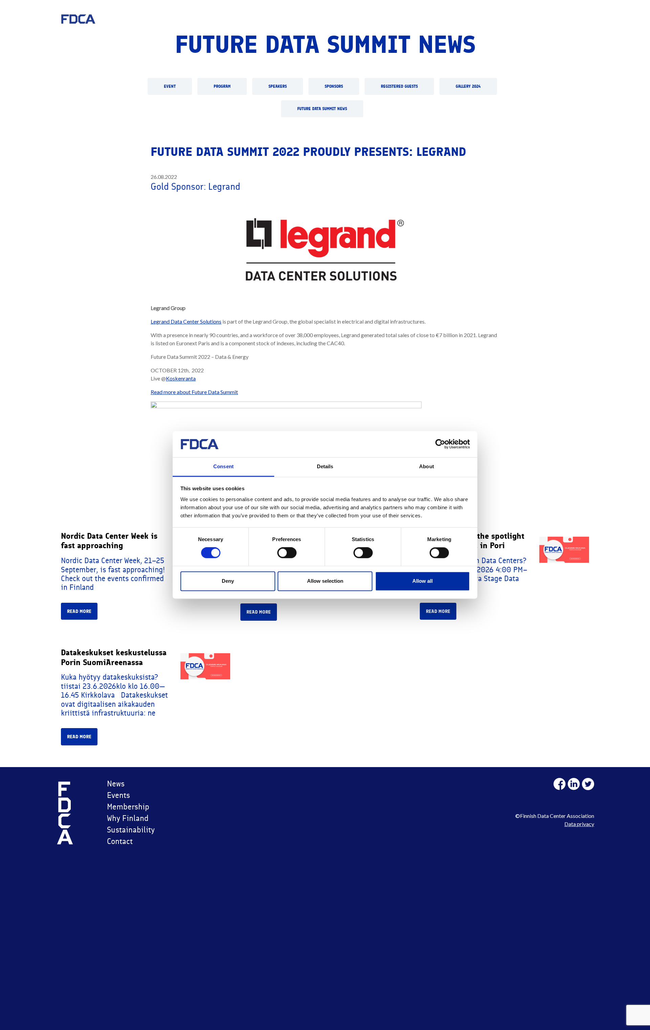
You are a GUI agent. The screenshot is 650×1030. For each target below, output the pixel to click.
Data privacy (579, 824)
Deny (228, 581)
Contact (120, 841)
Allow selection (325, 581)
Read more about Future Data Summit (194, 392)
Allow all (422, 581)
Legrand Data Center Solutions (186, 321)
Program (222, 86)
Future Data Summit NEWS (322, 108)
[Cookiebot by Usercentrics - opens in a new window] (440, 444)
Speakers (277, 86)
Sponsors (334, 86)
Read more (79, 611)
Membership (128, 806)
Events (118, 795)
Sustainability (131, 830)
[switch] (287, 553)
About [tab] (426, 466)
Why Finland (128, 818)
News (116, 783)
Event (170, 86)
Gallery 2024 (468, 86)
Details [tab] (325, 466)
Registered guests (399, 86)
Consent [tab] (223, 466)
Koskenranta (181, 378)
